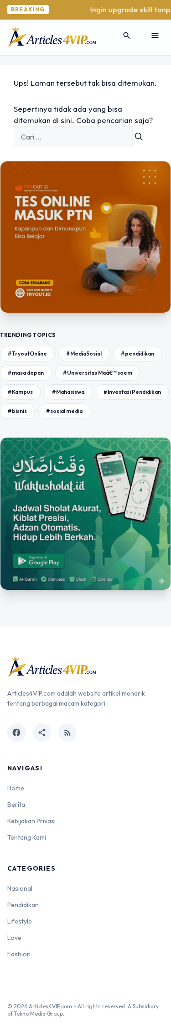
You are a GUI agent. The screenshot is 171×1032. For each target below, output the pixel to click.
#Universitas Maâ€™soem (97, 372)
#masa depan (26, 372)
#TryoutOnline (27, 353)
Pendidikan (23, 905)
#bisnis (17, 411)
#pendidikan (137, 353)
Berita (16, 804)
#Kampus (20, 391)
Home (15, 788)
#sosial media (64, 411)
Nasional (19, 888)
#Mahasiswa (68, 391)
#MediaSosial (84, 353)
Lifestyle (19, 921)
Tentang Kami (26, 837)
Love (14, 938)
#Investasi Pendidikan (132, 391)
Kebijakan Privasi (31, 821)
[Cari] (139, 136)
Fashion (19, 954)
